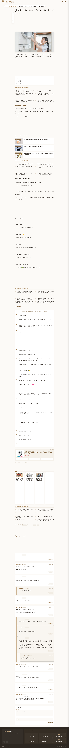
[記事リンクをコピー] (12, 21)
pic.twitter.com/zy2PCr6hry (35, 182)
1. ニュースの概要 (18, 80)
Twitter (34, 524)
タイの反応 (10, 6)
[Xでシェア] (12, 13)
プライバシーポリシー (64, 746)
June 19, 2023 (30, 185)
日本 (38, 524)
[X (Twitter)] (4, 742)
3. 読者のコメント (18, 83)
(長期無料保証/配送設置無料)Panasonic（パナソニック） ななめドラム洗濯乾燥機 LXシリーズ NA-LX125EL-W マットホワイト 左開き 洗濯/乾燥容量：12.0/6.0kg (38, 452)
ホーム (6, 6)
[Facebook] (7, 742)
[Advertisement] (34, 67)
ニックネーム (17, 717)
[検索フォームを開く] (63, 2)
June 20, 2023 (28, 237)
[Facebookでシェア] (12, 16)
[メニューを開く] (65, 2)
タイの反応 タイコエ (9, 1)
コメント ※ (17, 709)
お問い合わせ (58, 746)
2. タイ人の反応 (18, 81)
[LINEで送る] (12, 19)
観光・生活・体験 (15, 6)
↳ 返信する (50, 559)
